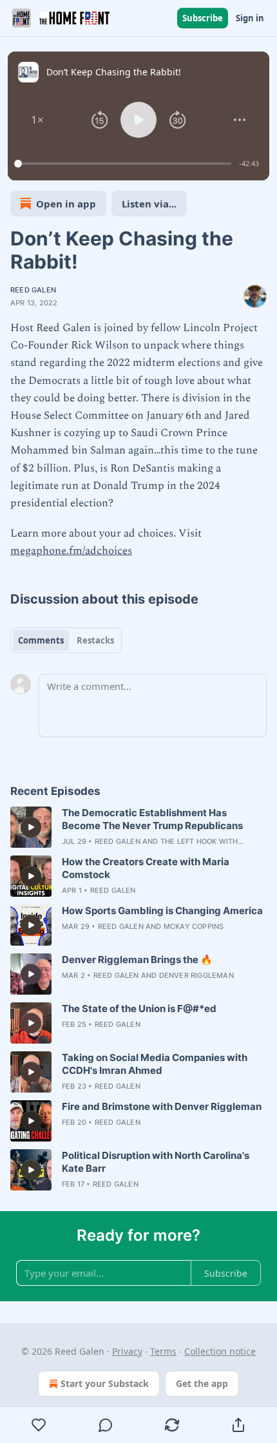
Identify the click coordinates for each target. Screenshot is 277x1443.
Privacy (127, 1351)
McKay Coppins (194, 926)
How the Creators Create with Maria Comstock (145, 868)
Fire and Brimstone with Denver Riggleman (162, 1106)
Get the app (202, 1383)
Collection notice (220, 1351)
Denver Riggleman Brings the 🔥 (137, 959)
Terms (163, 1351)
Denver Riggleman (196, 975)
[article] (138, 827)
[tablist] (66, 640)
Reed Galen (33, 289)
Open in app (66, 203)
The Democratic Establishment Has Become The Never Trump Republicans (152, 819)
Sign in (250, 18)
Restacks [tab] (95, 640)
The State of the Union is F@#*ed (139, 1008)
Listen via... (149, 203)
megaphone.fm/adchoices (71, 550)
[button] (37, 120)
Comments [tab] (41, 640)
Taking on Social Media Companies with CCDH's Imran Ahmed (154, 1063)
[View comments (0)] (105, 1425)
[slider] (124, 163)
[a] (31, 827)
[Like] (38, 1425)
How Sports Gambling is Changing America (162, 910)
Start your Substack (105, 1383)
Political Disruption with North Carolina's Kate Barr (155, 1161)
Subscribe (202, 18)
